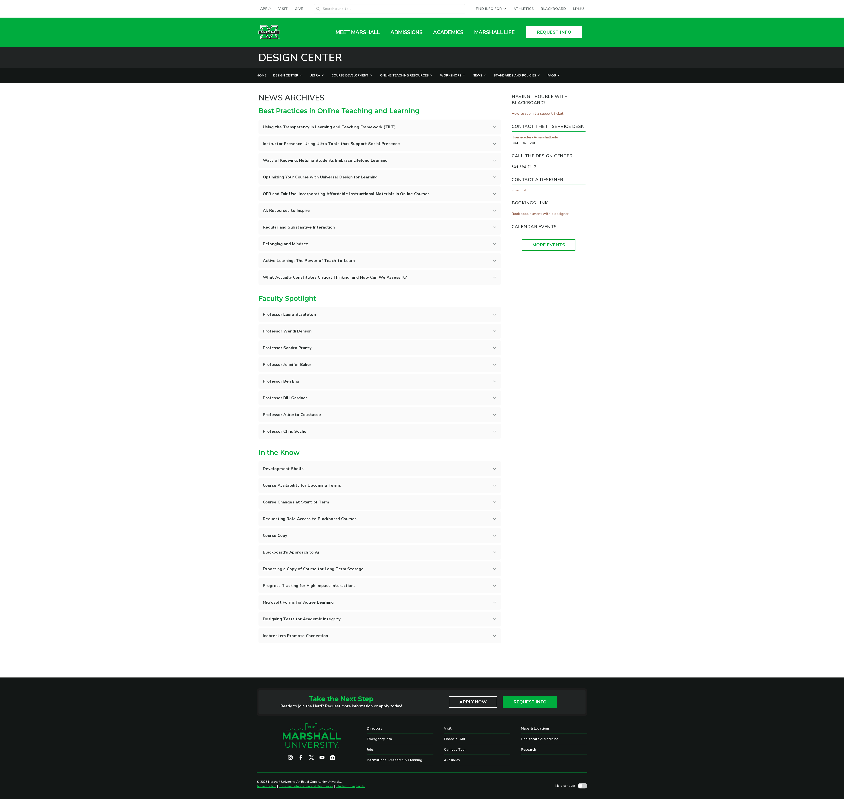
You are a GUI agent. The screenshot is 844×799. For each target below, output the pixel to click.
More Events (548, 245)
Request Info (530, 702)
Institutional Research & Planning (394, 760)
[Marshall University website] (269, 32)
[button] (491, 9)
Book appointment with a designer (540, 213)
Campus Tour (455, 749)
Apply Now (473, 702)
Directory (374, 728)
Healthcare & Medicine (539, 739)
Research (528, 749)
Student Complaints (350, 786)
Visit (448, 728)
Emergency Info (379, 739)
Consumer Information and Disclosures (306, 786)
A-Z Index (452, 760)
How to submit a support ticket (538, 113)
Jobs (370, 749)
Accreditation (266, 786)
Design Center (300, 57)
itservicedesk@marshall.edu (535, 137)
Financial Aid (454, 739)
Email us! (519, 190)
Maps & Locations (535, 728)
